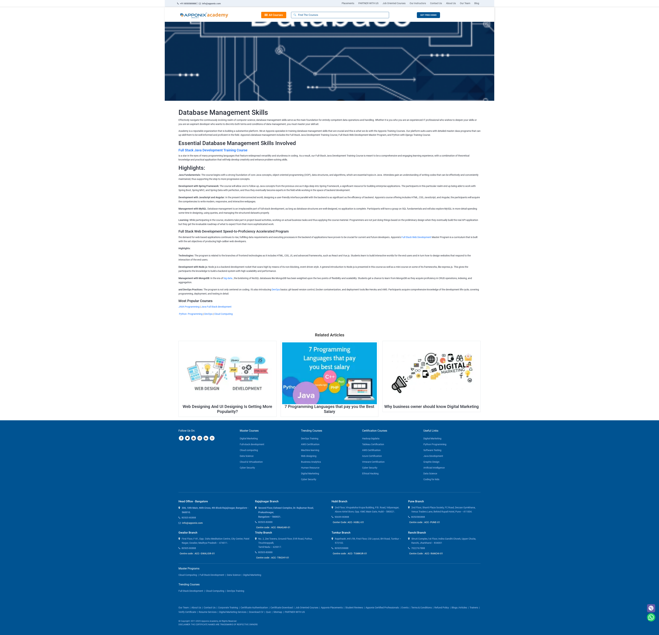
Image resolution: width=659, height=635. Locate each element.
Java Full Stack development (216, 306)
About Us (451, 3)
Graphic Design (431, 461)
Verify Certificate (187, 612)
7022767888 (418, 548)
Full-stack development (252, 444)
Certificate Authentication (254, 607)
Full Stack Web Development (416, 237)
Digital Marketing (249, 438)
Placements (348, 3)
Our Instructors (418, 3)
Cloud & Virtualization (251, 461)
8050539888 (341, 548)
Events (405, 607)
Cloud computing (249, 450)
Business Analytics (311, 461)
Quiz (268, 612)
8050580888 (418, 517)
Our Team (465, 3)
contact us (210, 607)
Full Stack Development (212, 575)
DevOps (276, 289)
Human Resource (310, 467)
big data (228, 278)
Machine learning (310, 450)
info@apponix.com (211, 3)
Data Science (246, 456)
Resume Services (208, 612)
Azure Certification (372, 456)
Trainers (474, 607)
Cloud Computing (223, 314)
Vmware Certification (373, 461)
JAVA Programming (189, 306)
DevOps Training (309, 438)
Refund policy (441, 607)
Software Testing (432, 450)
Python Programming (190, 314)
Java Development (433, 456)
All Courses (275, 15)
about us (196, 607)
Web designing (308, 456)
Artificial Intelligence (434, 467)
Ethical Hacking (370, 473)
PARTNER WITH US (368, 3)
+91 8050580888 (188, 3)
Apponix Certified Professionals (382, 607)
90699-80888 (342, 517)
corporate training (228, 607)
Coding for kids (431, 479)
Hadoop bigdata (370, 438)
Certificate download (281, 607)
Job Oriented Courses (394, 3)
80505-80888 (189, 517)
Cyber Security (247, 467)
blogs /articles (459, 607)
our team (183, 607)
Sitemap (277, 612)
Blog (476, 3)
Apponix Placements (332, 607)
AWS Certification (310, 444)
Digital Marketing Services (232, 612)
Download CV (256, 612)
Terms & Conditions (421, 607)
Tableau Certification (373, 444)
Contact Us (436, 3)
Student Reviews (354, 607)
